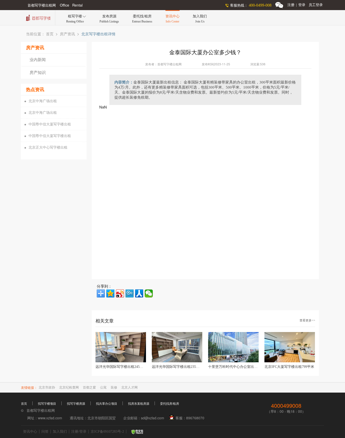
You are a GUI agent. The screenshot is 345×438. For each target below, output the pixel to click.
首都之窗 (89, 387)
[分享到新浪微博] (120, 293)
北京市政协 (47, 387)
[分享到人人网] (139, 293)
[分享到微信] (149, 293)
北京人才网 (129, 387)
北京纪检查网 (69, 387)
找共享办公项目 (106, 403)
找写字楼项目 (47, 403)
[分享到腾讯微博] (130, 293)
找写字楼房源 (76, 403)
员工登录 (316, 5)
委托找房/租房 (169, 403)
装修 (114, 387)
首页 (50, 34)
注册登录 (296, 5)
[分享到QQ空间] (110, 293)
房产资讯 (67, 34)
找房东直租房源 (138, 403)
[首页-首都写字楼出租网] (37, 17)
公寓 (103, 387)
